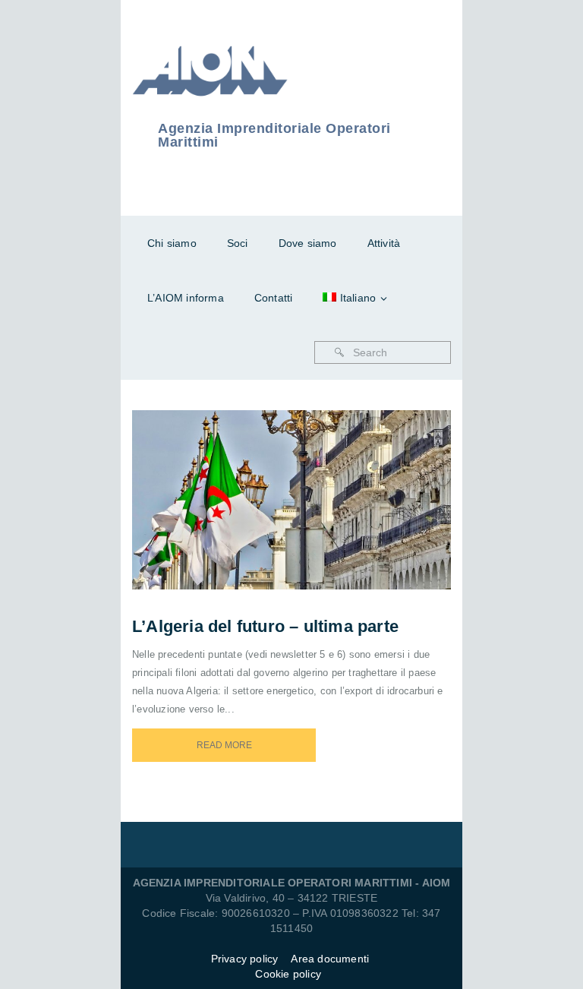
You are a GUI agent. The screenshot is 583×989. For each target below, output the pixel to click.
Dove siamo (308, 243)
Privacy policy (245, 959)
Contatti (273, 298)
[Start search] (339, 352)
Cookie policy (288, 974)
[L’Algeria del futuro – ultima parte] (312, 480)
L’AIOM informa (185, 298)
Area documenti (331, 959)
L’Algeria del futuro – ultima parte (265, 626)
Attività (384, 243)
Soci (237, 243)
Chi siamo (172, 243)
